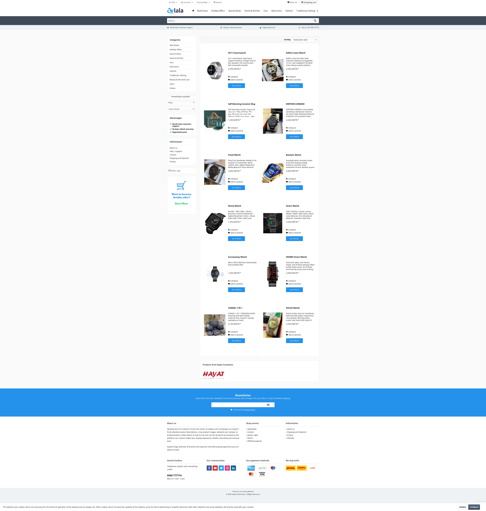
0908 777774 (174, 475)
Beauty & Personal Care (180, 79)
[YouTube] (215, 468)
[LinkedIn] (233, 468)
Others (173, 88)
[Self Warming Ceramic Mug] (215, 121)
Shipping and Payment (179, 158)
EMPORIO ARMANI (295, 104)
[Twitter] (221, 468)
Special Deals (175, 54)
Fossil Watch (234, 155)
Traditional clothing (178, 75)
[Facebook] (209, 468)
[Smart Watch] (273, 223)
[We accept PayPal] (181, 170)
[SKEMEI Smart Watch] (273, 274)
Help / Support (176, 151)
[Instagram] (227, 468)
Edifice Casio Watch (296, 53)
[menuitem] (309, 2)
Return (250, 438)
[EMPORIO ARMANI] (273, 121)
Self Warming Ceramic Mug (241, 104)
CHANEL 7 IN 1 (235, 308)
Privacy (173, 161)
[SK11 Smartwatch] (215, 70)
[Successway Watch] (215, 274)
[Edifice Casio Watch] (273, 70)
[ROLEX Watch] (273, 325)
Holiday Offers (176, 49)
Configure (474, 507)
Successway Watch (237, 257)
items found (174, 109)
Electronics (174, 67)
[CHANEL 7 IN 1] (215, 325)
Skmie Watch (234, 206)
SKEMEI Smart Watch (296, 257)
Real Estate (174, 45)
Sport (172, 84)
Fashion (173, 71)
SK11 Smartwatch (237, 53)
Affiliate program (254, 441)
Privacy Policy (250, 410)
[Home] (193, 10)
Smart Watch (292, 206)
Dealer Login (252, 435)
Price (170, 102)
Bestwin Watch (293, 155)
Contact (173, 155)
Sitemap (290, 438)
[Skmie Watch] (215, 223)
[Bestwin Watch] (273, 172)
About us (173, 148)
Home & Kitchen (176, 58)
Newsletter (252, 429)
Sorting (287, 39)
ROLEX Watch (293, 308)
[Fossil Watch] (215, 172)
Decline (462, 507)
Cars (172, 62)
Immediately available (180, 96)
